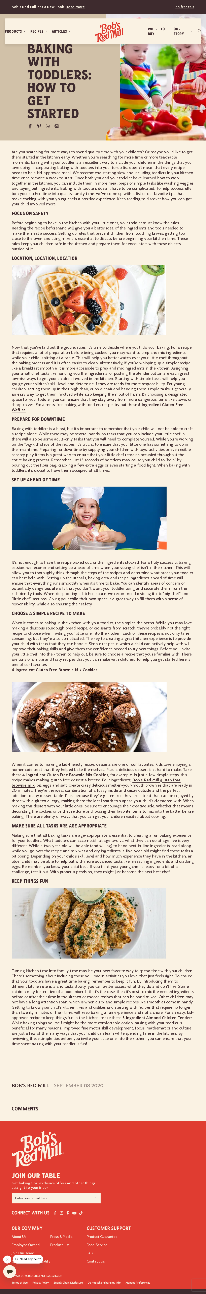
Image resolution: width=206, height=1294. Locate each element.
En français (184, 7)
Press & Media (61, 1236)
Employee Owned (26, 1245)
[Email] (57, 126)
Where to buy (156, 31)
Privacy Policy (40, 1282)
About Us (19, 1236)
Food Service (97, 1245)
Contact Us (96, 1261)
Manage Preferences (138, 1282)
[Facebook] (30, 126)
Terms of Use (20, 1282)
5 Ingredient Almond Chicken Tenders (158, 1017)
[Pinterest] (39, 126)
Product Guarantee (102, 1236)
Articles (59, 31)
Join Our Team (23, 1253)
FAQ (90, 1253)
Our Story (179, 31)
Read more (75, 7)
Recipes (36, 31)
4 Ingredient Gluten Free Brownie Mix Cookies (65, 774)
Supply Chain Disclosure (68, 1282)
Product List (60, 1245)
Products (13, 31)
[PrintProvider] (48, 126)
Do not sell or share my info (104, 1282)
